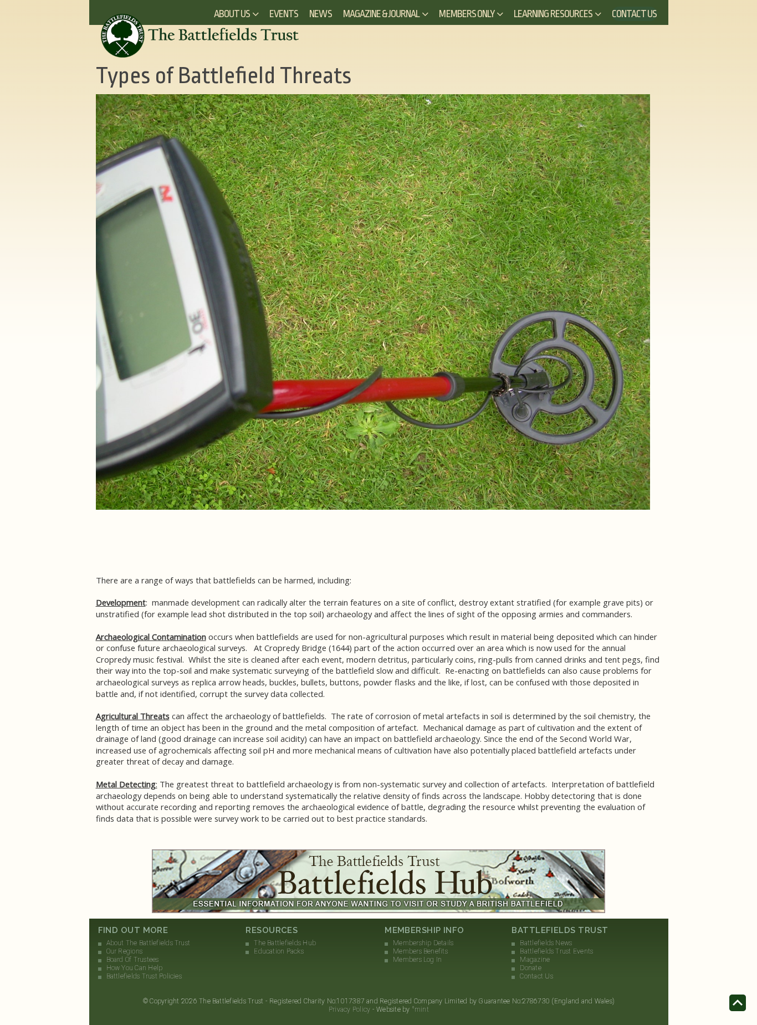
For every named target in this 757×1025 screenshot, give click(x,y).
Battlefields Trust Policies (144, 976)
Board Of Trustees (132, 960)
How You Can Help (134, 968)
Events (283, 13)
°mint (420, 1009)
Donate (530, 968)
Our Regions (124, 951)
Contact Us (634, 13)
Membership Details (423, 943)
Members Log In (417, 960)
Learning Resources (553, 13)
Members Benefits (420, 951)
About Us (232, 13)
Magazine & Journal (381, 13)
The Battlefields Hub (285, 943)
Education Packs (279, 951)
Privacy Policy (349, 1009)
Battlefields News (546, 943)
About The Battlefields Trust (148, 943)
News (320, 13)
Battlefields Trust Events (556, 951)
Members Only (466, 13)
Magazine (535, 960)
